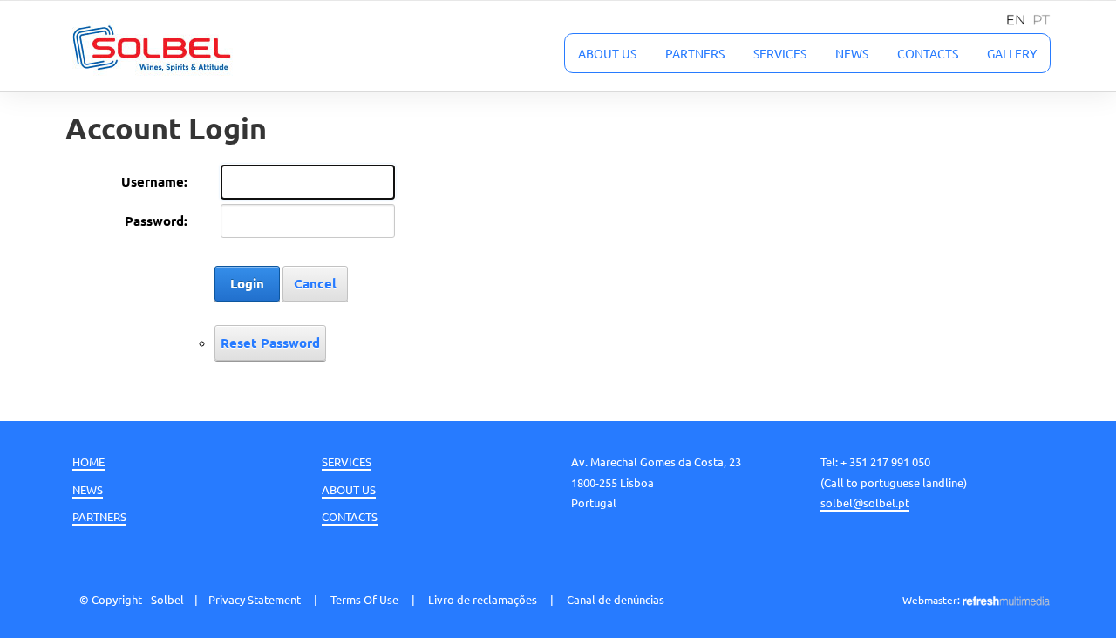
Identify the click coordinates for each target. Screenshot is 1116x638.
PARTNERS (99, 516)
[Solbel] (151, 45)
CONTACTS (350, 516)
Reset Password (270, 342)
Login (247, 283)
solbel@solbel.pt (864, 502)
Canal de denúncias (615, 599)
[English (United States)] (1011, 17)
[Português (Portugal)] (1037, 17)
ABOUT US (349, 489)
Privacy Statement (254, 599)
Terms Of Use (364, 599)
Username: (154, 181)
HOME (88, 461)
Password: (156, 220)
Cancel (315, 283)
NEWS (87, 489)
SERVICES (346, 461)
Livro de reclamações (482, 599)
